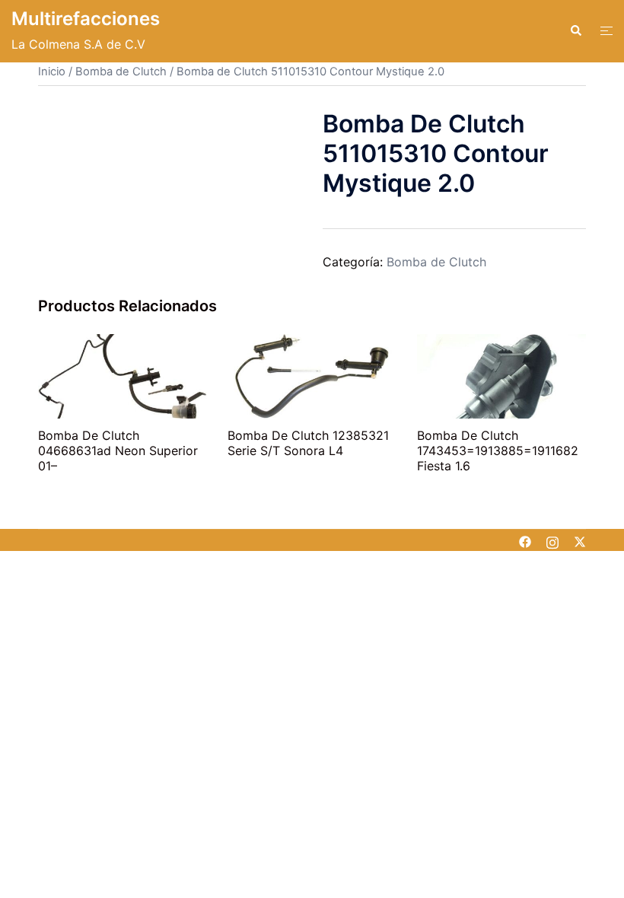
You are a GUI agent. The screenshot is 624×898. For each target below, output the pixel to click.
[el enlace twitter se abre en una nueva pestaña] (580, 540)
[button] (575, 31)
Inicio (51, 71)
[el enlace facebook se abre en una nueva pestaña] (525, 540)
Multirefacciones (85, 19)
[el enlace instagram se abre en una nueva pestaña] (552, 540)
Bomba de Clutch (121, 71)
